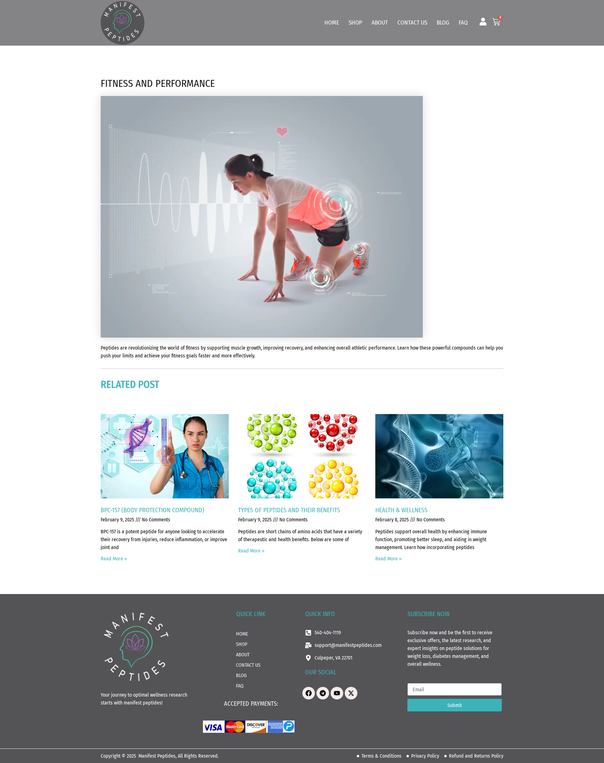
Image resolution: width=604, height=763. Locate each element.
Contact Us (412, 22)
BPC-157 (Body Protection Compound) (152, 510)
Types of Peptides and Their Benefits (289, 510)
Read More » (114, 559)
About (380, 22)
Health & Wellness (401, 510)
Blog (443, 22)
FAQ (463, 22)
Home (331, 22)
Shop (355, 22)
